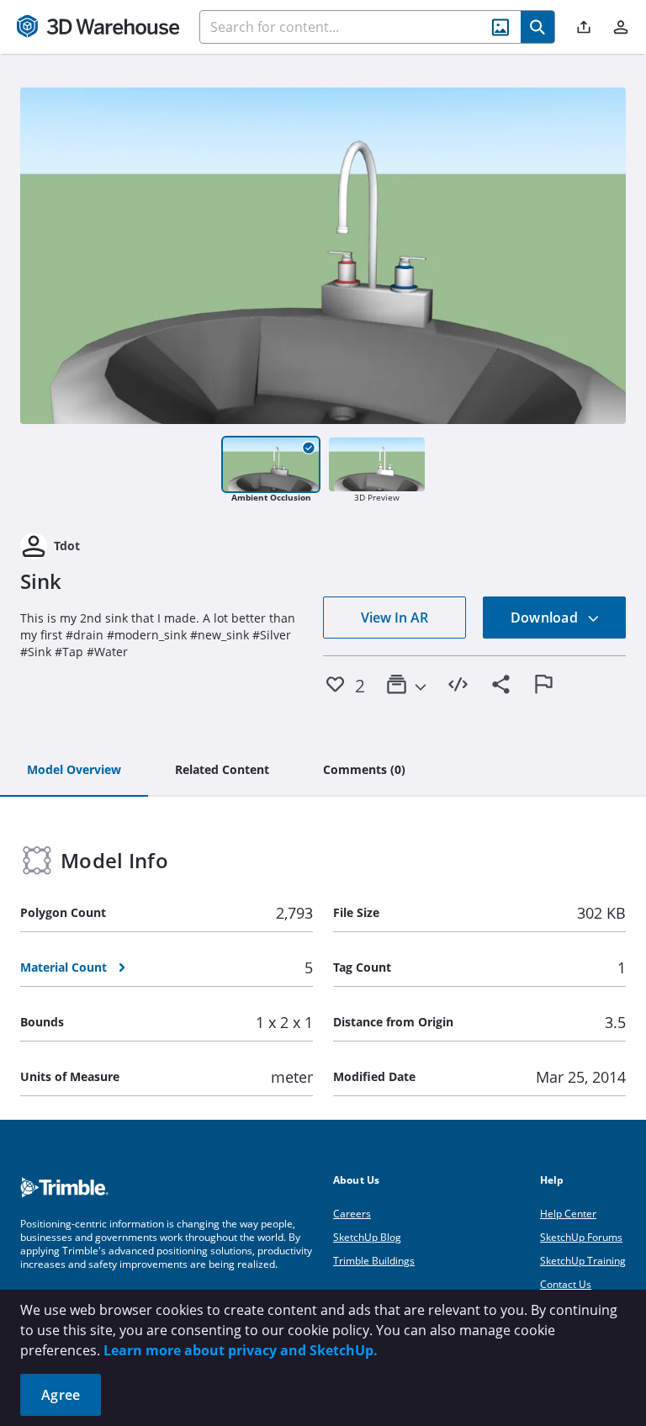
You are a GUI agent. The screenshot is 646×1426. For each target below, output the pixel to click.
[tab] (74, 771)
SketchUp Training (583, 1261)
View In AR (394, 617)
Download (546, 617)
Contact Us (565, 1284)
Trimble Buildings (374, 1261)
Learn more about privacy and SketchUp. (240, 1350)
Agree (60, 1395)
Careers (352, 1213)
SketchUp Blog (367, 1237)
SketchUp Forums (581, 1237)
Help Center (568, 1213)
